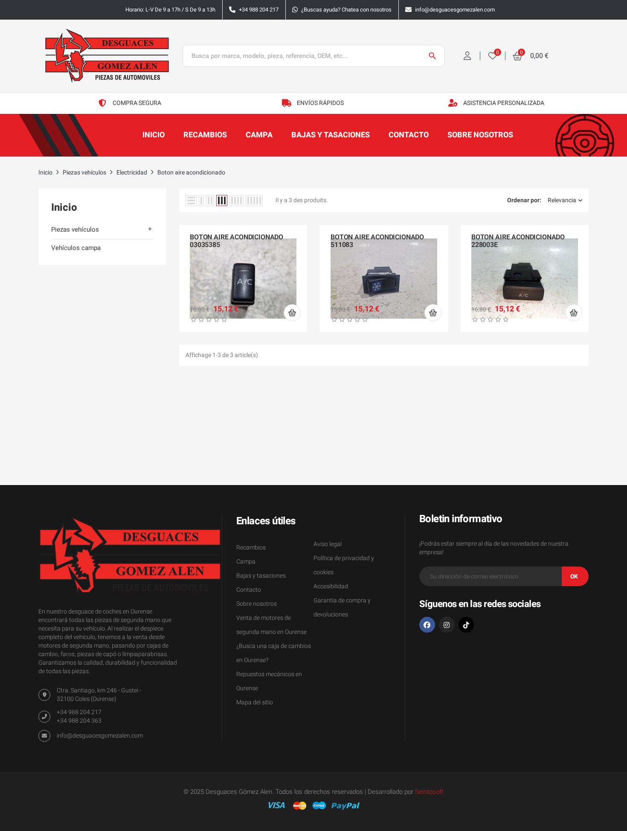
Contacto (248, 589)
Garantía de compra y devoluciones (342, 607)
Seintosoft (429, 791)
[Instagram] (447, 625)
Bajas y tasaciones (261, 575)
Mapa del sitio (254, 702)
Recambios (251, 547)
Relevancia (562, 200)
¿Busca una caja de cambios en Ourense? (273, 653)
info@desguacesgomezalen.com (455, 10)
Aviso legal (328, 544)
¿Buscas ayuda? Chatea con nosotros (346, 10)
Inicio (64, 207)
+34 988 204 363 (79, 720)
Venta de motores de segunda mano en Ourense (271, 624)
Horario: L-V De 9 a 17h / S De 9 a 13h (170, 10)
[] (292, 312)
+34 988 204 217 (259, 10)
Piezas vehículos (75, 229)
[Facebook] (427, 625)
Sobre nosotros (256, 603)
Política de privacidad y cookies (344, 565)
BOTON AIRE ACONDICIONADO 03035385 (236, 241)
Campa (245, 561)
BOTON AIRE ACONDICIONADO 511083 (377, 241)
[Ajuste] (467, 56)
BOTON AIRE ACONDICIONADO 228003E (518, 241)
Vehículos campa (76, 248)
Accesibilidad (331, 586)
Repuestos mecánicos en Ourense (269, 681)
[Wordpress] (466, 625)
